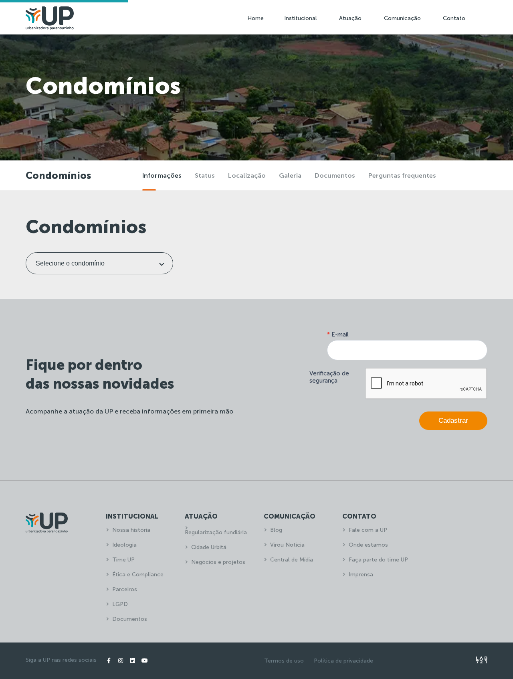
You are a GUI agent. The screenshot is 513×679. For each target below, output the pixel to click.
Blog (276, 530)
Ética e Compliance (138, 574)
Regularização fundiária (216, 532)
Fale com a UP (368, 530)
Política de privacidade (343, 660)
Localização (247, 175)
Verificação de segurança (329, 377)
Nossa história (131, 530)
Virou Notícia (287, 544)
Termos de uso (284, 660)
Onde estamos (368, 544)
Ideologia (124, 544)
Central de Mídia (291, 559)
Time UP (123, 559)
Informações (162, 175)
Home (255, 18)
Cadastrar (453, 420)
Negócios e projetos (218, 562)
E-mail (338, 334)
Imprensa (361, 574)
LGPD (120, 604)
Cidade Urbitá (208, 547)
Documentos (335, 175)
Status (205, 175)
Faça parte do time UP (378, 559)
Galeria (290, 175)
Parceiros (124, 589)
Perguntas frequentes (402, 175)
